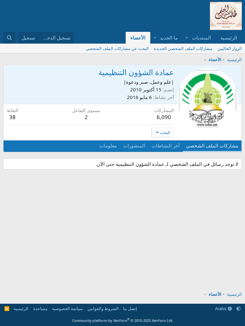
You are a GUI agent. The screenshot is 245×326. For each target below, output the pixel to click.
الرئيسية (228, 37)
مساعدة (40, 308)
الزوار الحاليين (230, 48)
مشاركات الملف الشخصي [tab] (212, 145)
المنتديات (201, 37)
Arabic (221, 308)
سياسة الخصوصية (67, 308)
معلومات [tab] (108, 145)
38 (12, 117)
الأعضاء (137, 37)
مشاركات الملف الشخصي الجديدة (183, 48)
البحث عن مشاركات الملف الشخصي (117, 48)
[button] (186, 38)
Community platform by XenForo (122, 320)
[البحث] (9, 38)
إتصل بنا (130, 308)
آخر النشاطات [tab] (166, 145)
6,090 (164, 117)
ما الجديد (169, 37)
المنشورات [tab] (134, 145)
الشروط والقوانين (103, 308)
